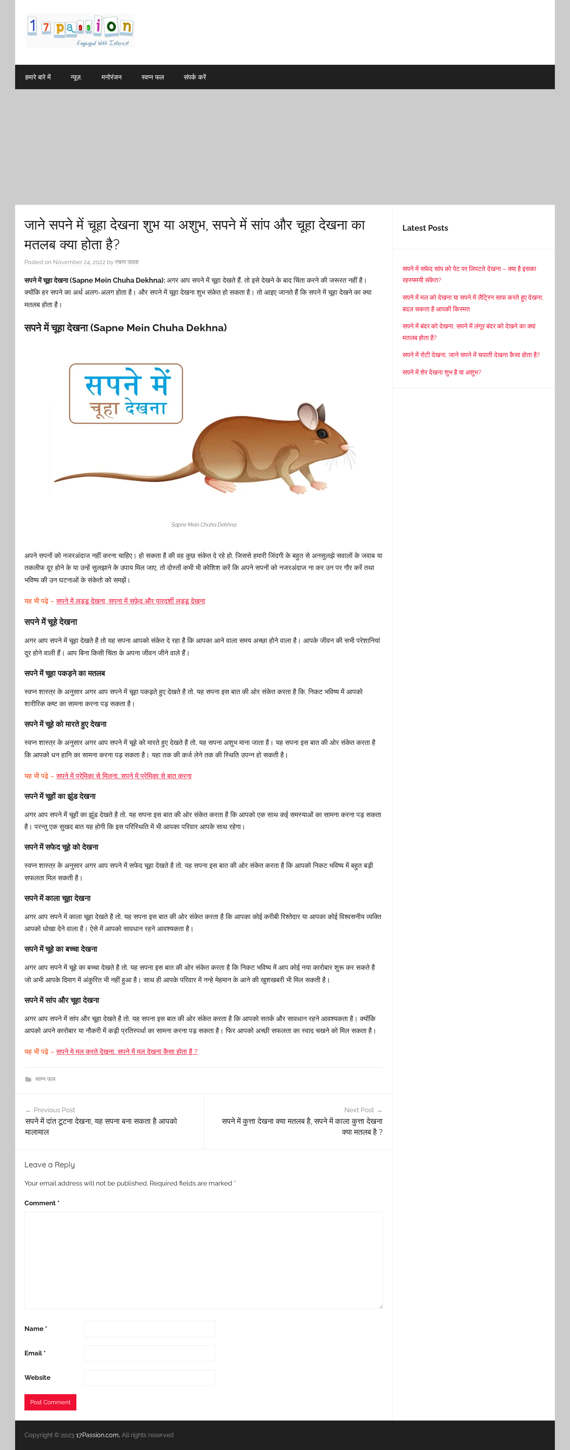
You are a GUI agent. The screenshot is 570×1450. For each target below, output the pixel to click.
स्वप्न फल (153, 77)
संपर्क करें (195, 77)
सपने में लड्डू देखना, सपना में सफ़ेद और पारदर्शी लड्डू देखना (130, 601)
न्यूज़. (76, 77)
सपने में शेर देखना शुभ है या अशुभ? (441, 372)
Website (37, 1377)
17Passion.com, (98, 1435)
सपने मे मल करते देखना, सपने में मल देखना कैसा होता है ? (127, 1051)
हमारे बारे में (38, 77)
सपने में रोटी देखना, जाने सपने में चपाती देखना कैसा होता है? (471, 355)
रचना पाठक (127, 262)
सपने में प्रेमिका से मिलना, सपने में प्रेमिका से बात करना (124, 776)
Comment (42, 1203)
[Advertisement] (285, 147)
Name (35, 1328)
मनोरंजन (112, 77)
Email (35, 1353)
